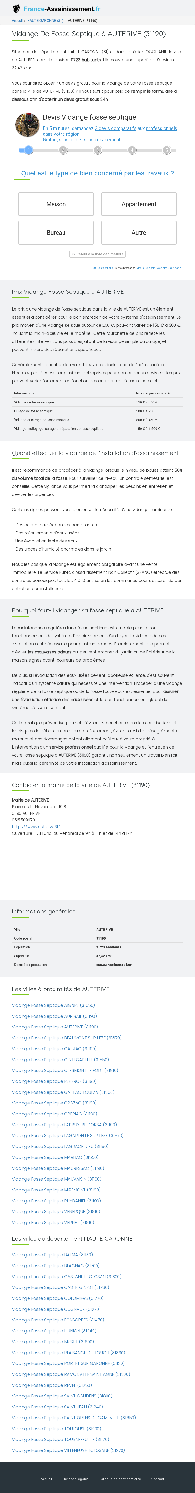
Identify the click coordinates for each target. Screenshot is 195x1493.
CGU (93, 268)
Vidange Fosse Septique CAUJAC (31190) (54, 1049)
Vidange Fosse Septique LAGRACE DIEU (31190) (60, 1146)
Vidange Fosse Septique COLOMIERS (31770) (58, 1298)
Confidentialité (105, 268)
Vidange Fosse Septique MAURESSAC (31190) (58, 1168)
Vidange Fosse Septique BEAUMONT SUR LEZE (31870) (67, 1038)
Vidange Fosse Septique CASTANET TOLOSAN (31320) (67, 1277)
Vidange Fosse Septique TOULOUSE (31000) (56, 1429)
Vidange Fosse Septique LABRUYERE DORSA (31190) (64, 1125)
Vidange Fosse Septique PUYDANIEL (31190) (56, 1201)
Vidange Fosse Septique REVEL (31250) (52, 1385)
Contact (157, 1479)
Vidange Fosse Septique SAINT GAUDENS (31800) (62, 1396)
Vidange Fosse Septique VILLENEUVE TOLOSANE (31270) (68, 1450)
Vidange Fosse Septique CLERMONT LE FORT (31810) (65, 1070)
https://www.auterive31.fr (37, 827)
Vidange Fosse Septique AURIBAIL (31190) (54, 1016)
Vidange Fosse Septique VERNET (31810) (53, 1222)
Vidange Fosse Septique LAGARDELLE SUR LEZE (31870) (68, 1135)
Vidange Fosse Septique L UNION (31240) (54, 1331)
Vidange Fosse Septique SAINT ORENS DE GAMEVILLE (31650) (74, 1418)
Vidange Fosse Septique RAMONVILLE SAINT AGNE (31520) (71, 1374)
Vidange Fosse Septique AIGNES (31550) (53, 1005)
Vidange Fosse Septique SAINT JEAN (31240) (57, 1407)
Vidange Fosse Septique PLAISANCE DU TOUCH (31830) (68, 1353)
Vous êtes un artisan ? (169, 268)
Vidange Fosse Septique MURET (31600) (53, 1342)
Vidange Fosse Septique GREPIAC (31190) (54, 1114)
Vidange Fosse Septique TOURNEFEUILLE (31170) (60, 1439)
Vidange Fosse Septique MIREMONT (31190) (56, 1190)
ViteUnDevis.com (146, 268)
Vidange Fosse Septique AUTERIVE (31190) (55, 1027)
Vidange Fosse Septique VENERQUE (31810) (56, 1212)
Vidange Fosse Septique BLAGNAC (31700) (56, 1266)
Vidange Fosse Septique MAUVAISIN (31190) (57, 1179)
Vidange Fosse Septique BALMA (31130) (52, 1255)
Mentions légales (75, 1479)
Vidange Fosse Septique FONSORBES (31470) (58, 1320)
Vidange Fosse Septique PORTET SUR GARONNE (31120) (68, 1363)
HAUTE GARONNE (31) (45, 20)
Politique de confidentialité (120, 1479)
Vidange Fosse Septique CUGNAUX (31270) (56, 1309)
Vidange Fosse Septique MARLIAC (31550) (55, 1157)
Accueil (17, 20)
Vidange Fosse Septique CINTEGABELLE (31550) (60, 1060)
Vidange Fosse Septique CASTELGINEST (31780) (60, 1287)
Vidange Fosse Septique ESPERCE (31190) (54, 1081)
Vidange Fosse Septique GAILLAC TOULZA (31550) (63, 1092)
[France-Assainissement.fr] (57, 9)
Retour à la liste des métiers (99, 254)
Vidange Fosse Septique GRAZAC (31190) (54, 1103)
